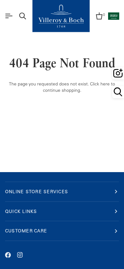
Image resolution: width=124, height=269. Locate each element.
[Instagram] (20, 255)
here (105, 83)
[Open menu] (8, 16)
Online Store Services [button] (36, 191)
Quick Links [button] (21, 211)
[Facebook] (8, 255)
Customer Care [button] (26, 230)
